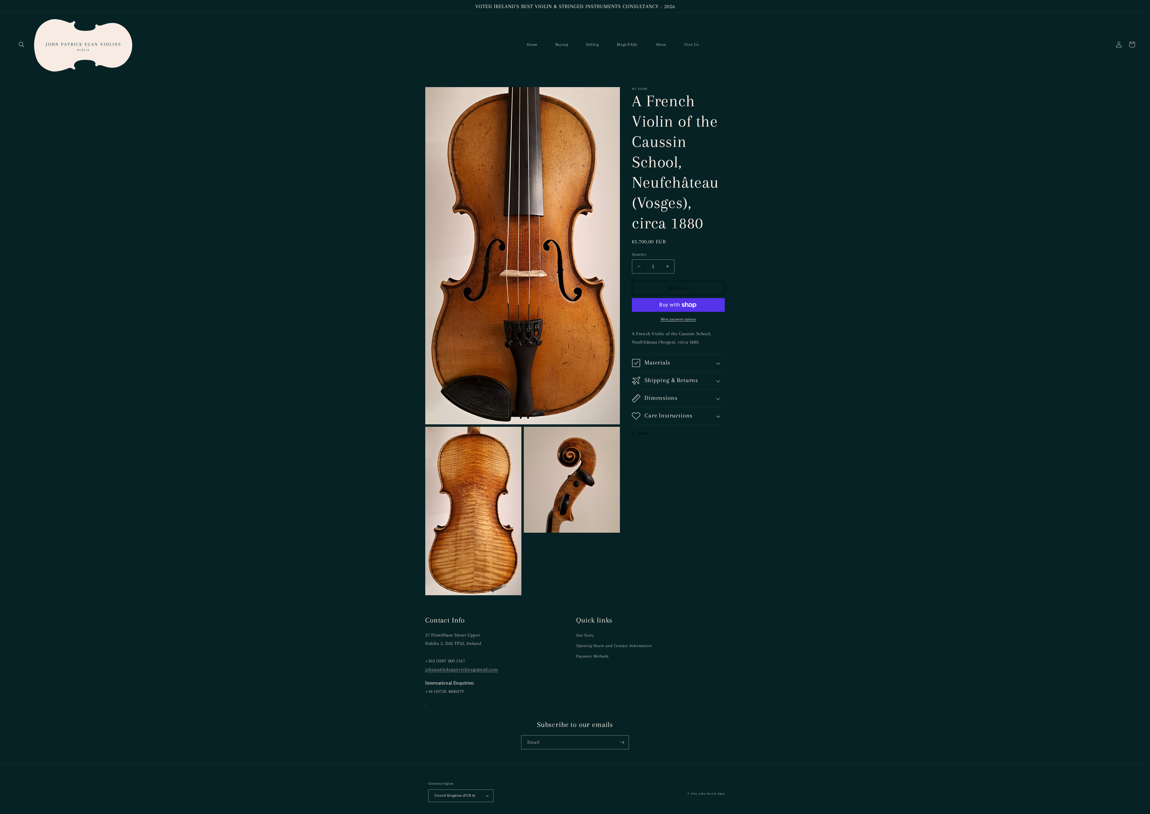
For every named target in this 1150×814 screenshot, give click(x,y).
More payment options (678, 319)
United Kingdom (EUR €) (455, 795)
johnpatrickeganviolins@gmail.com (461, 669)
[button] (21, 44)
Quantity (639, 254)
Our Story (585, 635)
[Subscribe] (622, 742)
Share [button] (644, 433)
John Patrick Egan (712, 793)
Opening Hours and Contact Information (614, 645)
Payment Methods (592, 656)
